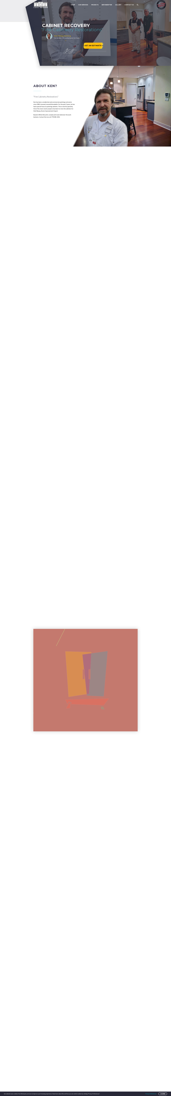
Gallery (118, 5)
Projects (95, 5)
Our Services (83, 5)
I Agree (162, 1094)
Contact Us (129, 5)
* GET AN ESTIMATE (93, 46)
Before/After (107, 5)
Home (73, 5)
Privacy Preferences (150, 1094)
